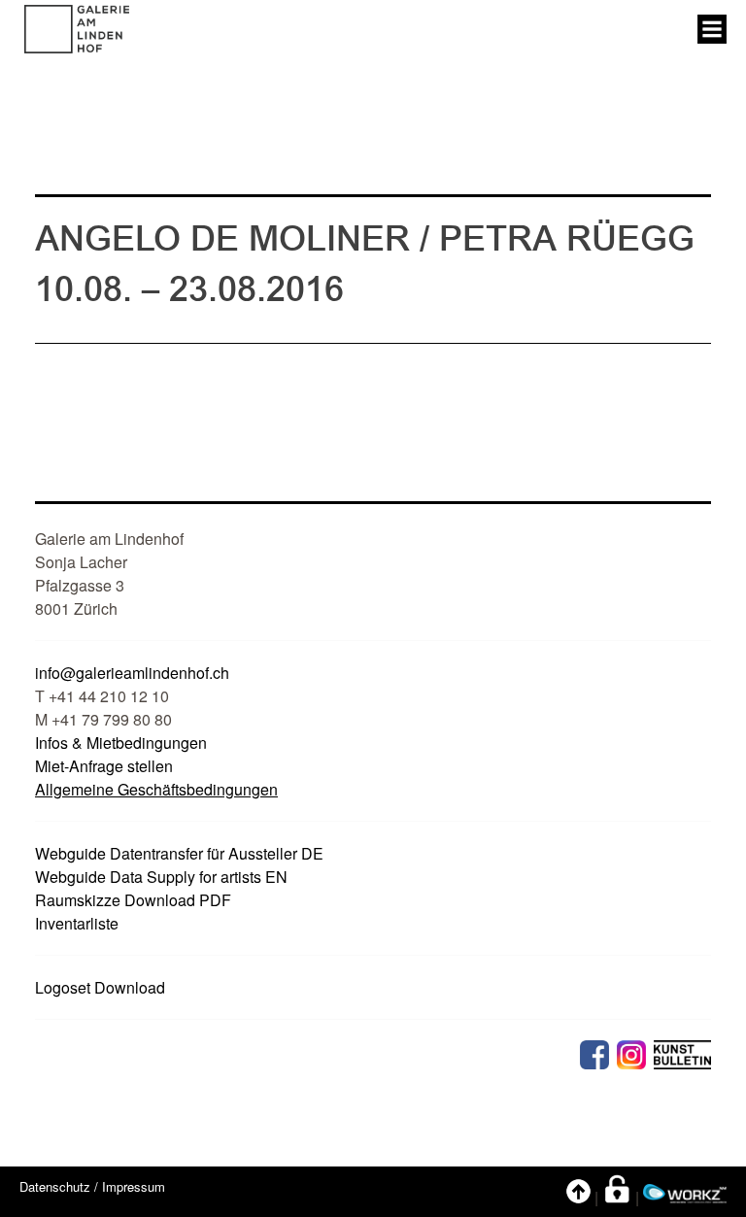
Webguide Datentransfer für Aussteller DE (179, 853)
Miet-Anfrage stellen (104, 766)
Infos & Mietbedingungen (121, 742)
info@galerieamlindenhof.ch (132, 672)
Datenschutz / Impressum (92, 1186)
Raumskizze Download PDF (133, 900)
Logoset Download (100, 987)
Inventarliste (77, 923)
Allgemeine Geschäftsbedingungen (156, 789)
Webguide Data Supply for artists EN (161, 876)
